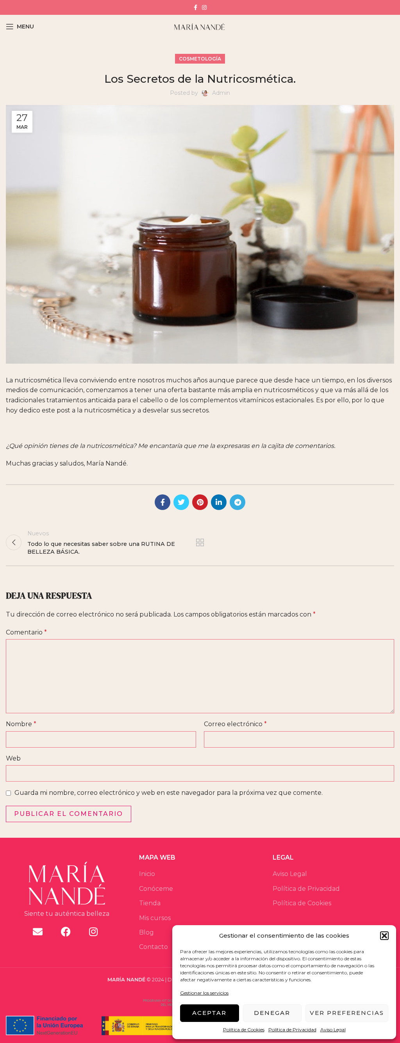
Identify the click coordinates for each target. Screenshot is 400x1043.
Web (13, 758)
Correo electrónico (235, 724)
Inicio (147, 874)
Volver (200, 542)
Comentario (26, 632)
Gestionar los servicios (204, 993)
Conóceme (156, 888)
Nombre (21, 724)
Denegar (272, 1012)
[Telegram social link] (237, 502)
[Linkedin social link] (219, 502)
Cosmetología (200, 59)
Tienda (150, 903)
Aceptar (209, 1012)
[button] (384, 936)
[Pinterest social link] (200, 502)
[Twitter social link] (181, 502)
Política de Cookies (243, 1029)
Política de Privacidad (292, 1029)
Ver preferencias (347, 1012)
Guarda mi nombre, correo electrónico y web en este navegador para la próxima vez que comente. (168, 792)
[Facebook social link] (195, 7)
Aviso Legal (333, 1029)
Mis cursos (155, 918)
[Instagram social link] (204, 7)
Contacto (153, 947)
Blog (146, 932)
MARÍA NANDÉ (126, 980)
